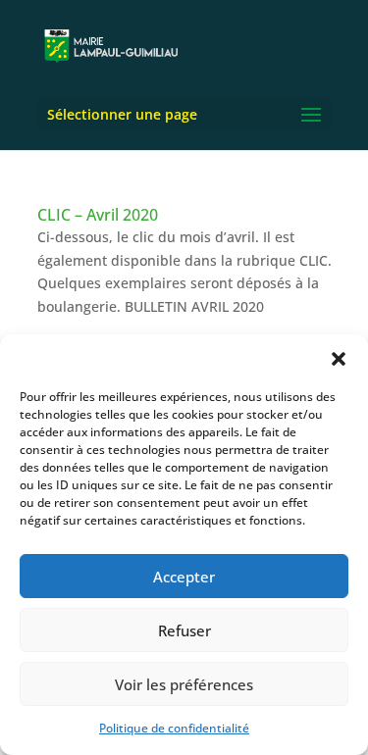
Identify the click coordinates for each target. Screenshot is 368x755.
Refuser (184, 630)
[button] (338, 359)
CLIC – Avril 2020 (97, 215)
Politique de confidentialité (174, 728)
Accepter (184, 576)
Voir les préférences (184, 684)
